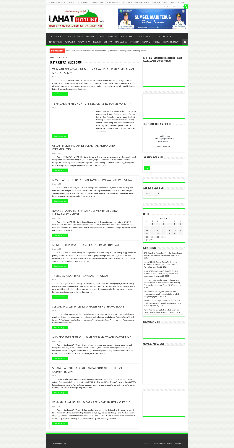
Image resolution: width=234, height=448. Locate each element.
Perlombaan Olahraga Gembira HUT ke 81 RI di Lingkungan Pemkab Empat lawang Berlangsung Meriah (162, 303)
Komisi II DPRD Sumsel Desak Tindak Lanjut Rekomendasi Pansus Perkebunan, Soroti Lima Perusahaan (161, 264)
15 (152, 230)
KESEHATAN (108, 42)
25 (169, 234)
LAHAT (101, 36)
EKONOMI (180, 2)
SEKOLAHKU (127, 2)
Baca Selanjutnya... (60, 94)
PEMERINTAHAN (55, 42)
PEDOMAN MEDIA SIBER (56, 2)
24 (163, 234)
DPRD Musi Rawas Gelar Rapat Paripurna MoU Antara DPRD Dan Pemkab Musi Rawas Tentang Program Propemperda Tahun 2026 (162, 282)
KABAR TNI (112, 36)
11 (169, 227)
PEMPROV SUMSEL (144, 36)
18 (169, 230)
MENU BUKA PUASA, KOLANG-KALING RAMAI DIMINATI (86, 245)
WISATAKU (146, 42)
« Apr (146, 240)
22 (152, 234)
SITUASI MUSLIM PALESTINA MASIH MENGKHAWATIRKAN (88, 306)
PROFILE (156, 42)
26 (175, 234)
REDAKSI (71, 2)
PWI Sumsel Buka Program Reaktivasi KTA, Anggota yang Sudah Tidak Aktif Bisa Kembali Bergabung (161, 294)
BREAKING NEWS (97, 2)
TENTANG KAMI (82, 2)
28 (147, 237)
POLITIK (157, 36)
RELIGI (164, 2)
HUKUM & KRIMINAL (112, 2)
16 (158, 230)
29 (152, 237)
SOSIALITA (134, 42)
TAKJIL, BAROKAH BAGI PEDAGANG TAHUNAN (80, 275)
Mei (64, 57)
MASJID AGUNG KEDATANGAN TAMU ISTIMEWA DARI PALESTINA (92, 180)
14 (147, 230)
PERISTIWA (167, 36)
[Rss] (165, 6)
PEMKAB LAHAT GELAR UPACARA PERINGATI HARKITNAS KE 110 (91, 402)
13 (180, 227)
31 (163, 237)
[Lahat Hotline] (76, 18)
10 (163, 227)
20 (180, 230)
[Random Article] (185, 42)
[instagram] (169, 6)
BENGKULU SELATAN (75, 36)
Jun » (151, 240)
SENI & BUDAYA (121, 42)
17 (163, 230)
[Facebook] (167, 6)
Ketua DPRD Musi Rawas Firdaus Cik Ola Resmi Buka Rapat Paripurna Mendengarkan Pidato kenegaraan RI (106, 51)
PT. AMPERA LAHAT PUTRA (174, 444)
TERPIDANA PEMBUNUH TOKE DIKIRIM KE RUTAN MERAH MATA (91, 103)
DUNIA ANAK (70, 42)
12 (175, 227)
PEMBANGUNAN (84, 42)
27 (180, 234)
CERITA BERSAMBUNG (171, 42)
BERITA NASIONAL (141, 2)
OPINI (172, 2)
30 (158, 237)
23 (158, 234)
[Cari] (186, 6)
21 (147, 234)
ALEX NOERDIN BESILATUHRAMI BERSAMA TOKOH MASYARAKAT (91, 337)
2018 (58, 57)
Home (52, 57)
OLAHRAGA (156, 2)
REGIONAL (90, 36)
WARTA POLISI (126, 36)
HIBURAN (97, 42)
